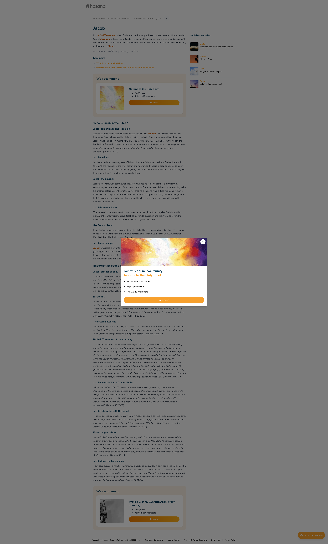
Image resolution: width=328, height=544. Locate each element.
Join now (164, 299)
